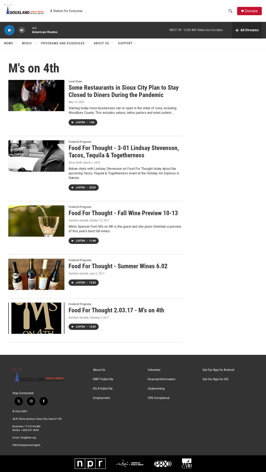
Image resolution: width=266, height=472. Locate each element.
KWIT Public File (103, 379)
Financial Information (161, 379)
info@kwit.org (28, 437)
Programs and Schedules (63, 43)
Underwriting (156, 388)
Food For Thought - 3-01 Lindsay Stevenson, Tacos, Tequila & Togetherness (124, 151)
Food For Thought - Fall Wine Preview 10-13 (123, 213)
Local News (75, 81)
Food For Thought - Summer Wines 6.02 (118, 266)
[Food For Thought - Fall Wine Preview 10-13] (36, 221)
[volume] (21, 30)
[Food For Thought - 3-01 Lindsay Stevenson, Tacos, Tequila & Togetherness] (36, 155)
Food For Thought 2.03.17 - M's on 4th (116, 310)
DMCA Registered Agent (26, 445)
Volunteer (154, 369)
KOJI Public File (103, 388)
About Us (101, 43)
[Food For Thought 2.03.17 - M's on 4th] (36, 318)
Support (125, 43)
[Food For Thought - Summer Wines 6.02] (36, 274)
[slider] (28, 30)
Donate (251, 11)
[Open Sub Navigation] (16, 43)
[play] (9, 30)
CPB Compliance (159, 398)
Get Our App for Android (218, 369)
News (8, 43)
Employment (101, 398)
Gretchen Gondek (78, 220)
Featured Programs (80, 141)
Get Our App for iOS (215, 379)
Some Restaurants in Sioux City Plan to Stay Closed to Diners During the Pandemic (124, 91)
